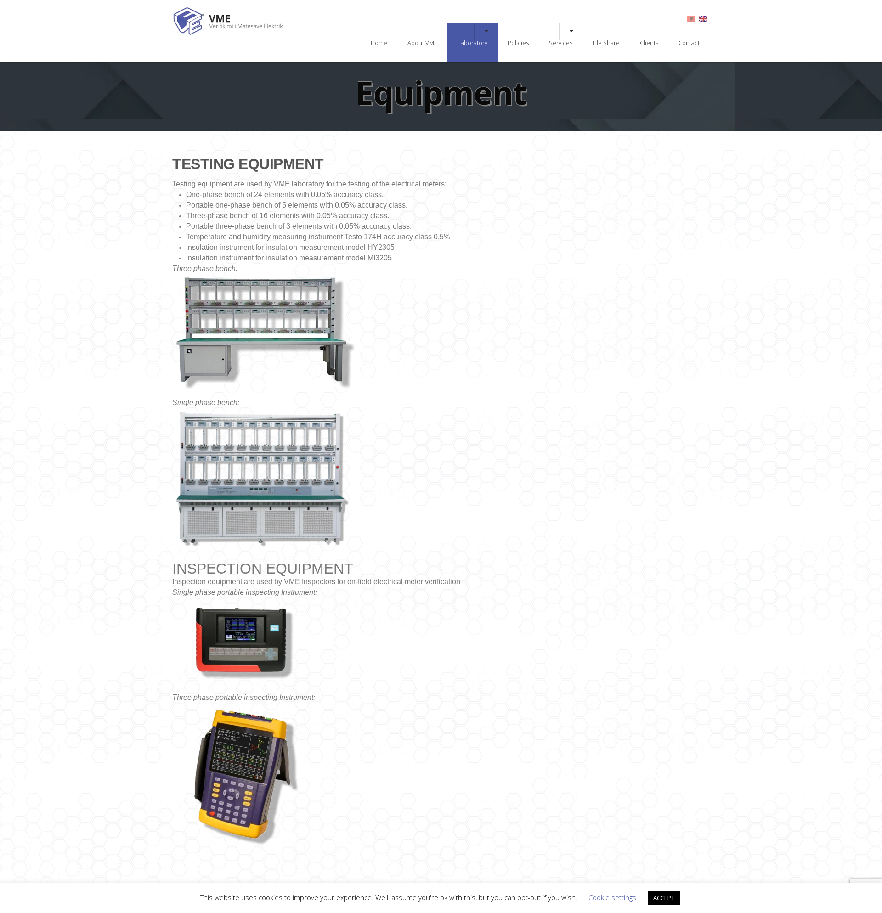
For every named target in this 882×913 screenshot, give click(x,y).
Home (379, 43)
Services (560, 43)
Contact (689, 43)
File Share (606, 43)
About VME (422, 43)
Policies (518, 43)
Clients (649, 43)
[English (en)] (703, 18)
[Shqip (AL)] (691, 18)
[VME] (229, 33)
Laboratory (472, 43)
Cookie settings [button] (612, 897)
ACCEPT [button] (663, 898)
